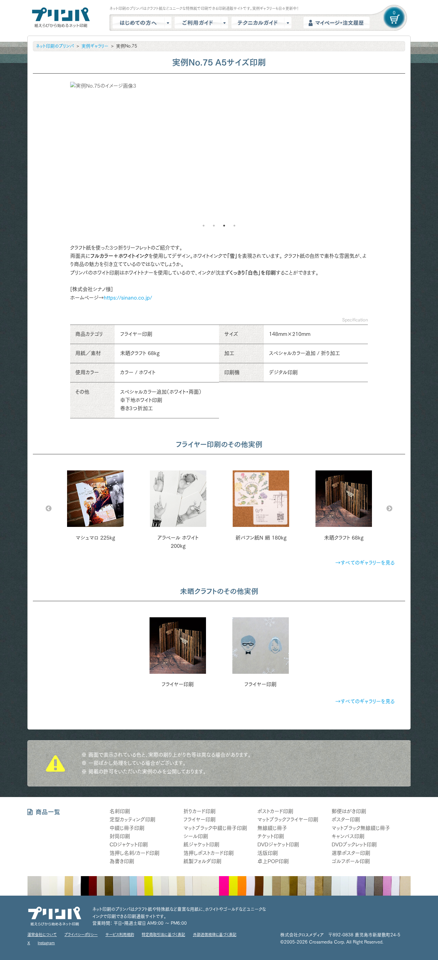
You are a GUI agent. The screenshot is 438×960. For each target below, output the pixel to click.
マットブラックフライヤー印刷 (287, 819)
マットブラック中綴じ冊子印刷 (215, 828)
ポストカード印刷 (275, 811)
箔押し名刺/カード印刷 (134, 853)
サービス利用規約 (119, 934)
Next (389, 508)
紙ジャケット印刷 (201, 844)
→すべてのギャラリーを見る (365, 562)
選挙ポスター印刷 (351, 853)
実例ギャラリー (94, 46)
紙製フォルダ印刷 (202, 861)
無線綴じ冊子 (272, 828)
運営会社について (42, 934)
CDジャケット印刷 (129, 844)
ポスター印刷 (346, 819)
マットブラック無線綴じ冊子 (361, 828)
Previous (48, 508)
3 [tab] (224, 225)
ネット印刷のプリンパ (55, 46)
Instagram (46, 943)
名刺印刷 (120, 811)
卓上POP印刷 (273, 861)
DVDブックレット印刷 (354, 844)
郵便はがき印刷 (349, 811)
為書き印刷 (122, 861)
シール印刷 (195, 836)
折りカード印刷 (199, 811)
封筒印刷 (120, 836)
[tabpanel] (219, 156)
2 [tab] (213, 225)
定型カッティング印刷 (132, 819)
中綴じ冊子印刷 (127, 828)
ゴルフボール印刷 (351, 861)
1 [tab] (203, 225)
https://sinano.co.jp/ (128, 297)
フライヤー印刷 (199, 819)
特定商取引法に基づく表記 (163, 934)
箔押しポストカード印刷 (208, 853)
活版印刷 (267, 853)
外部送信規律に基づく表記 (214, 934)
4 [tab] (234, 225)
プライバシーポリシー (81, 934)
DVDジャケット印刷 (278, 844)
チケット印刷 (270, 836)
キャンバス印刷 (348, 836)
